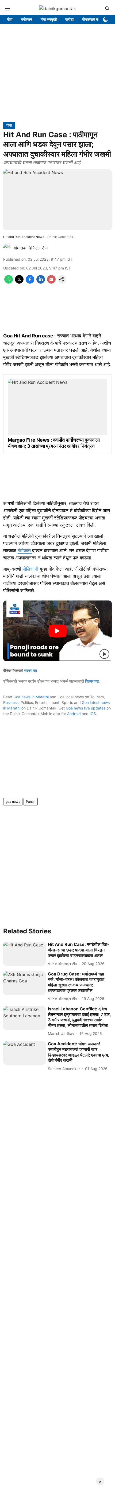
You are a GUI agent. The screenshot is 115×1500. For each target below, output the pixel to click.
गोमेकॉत (25, 550)
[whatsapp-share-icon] (8, 282)
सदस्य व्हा (30, 670)
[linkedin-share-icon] (40, 282)
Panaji (30, 802)
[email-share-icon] (51, 282)
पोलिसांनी (31, 569)
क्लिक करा (92, 681)
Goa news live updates (85, 708)
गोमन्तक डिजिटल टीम (31, 248)
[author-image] (7, 248)
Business (10, 702)
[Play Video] (57, 630)
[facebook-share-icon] (30, 282)
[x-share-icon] (19, 282)
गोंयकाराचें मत (91, 19)
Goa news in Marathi (31, 697)
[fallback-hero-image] (24, 954)
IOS (93, 713)
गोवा (9, 19)
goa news (13, 802)
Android (74, 713)
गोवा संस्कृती (49, 19)
